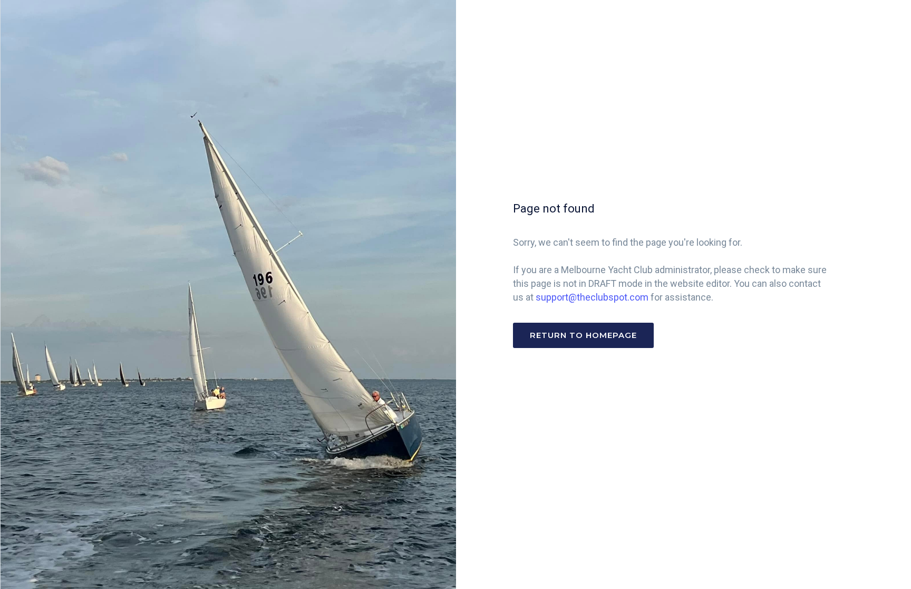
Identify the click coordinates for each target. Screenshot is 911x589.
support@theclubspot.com (592, 297)
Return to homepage (583, 335)
